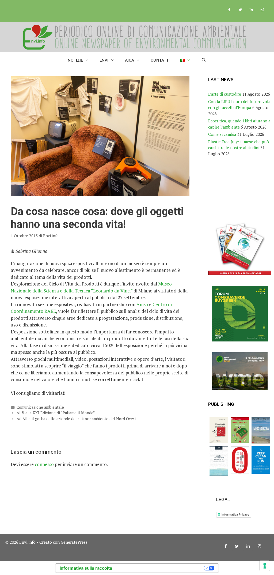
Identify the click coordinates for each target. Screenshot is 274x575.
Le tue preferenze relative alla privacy (160, 568)
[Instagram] (262, 9)
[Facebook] (229, 9)
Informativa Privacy (235, 514)
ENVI (104, 60)
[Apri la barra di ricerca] (204, 60)
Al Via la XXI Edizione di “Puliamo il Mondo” (56, 412)
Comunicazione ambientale (40, 407)
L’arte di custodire (224, 94)
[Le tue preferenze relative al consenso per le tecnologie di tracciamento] (265, 566)
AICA (129, 60)
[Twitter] (240, 9)
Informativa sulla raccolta (86, 568)
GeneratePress (74, 542)
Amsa (142, 304)
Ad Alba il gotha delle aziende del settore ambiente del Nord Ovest (76, 418)
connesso (44, 464)
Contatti (160, 60)
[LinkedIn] (251, 9)
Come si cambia (222, 134)
